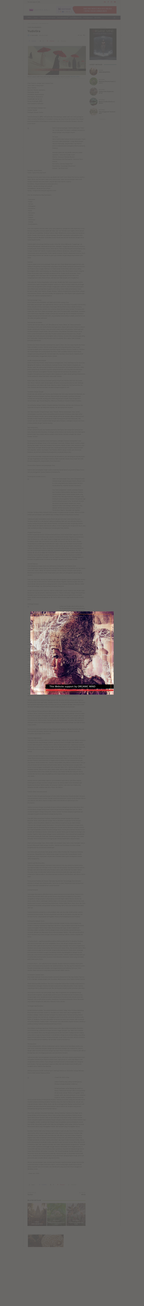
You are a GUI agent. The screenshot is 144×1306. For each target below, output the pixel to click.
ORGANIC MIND (72, 652)
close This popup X (80, 690)
